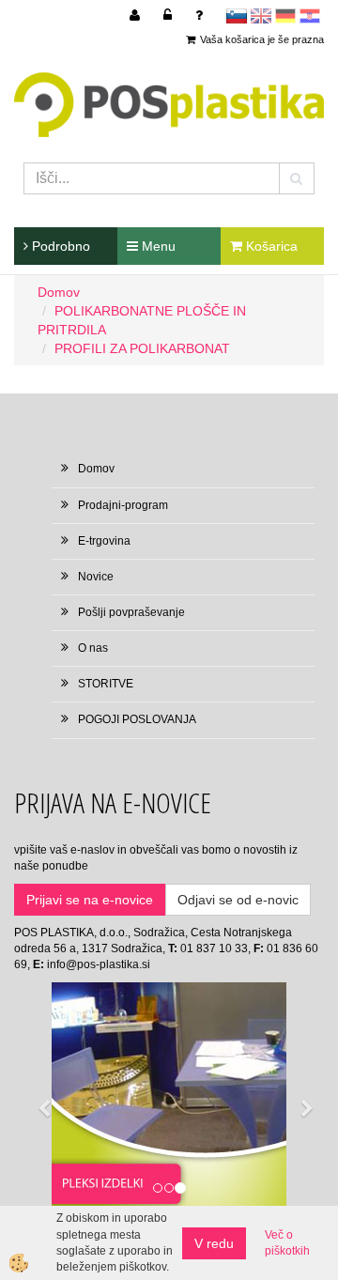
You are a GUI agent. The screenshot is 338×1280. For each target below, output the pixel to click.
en (261, 15)
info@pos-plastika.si (98, 964)
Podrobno (59, 246)
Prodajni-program (123, 505)
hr (310, 15)
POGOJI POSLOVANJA (137, 719)
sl (236, 15)
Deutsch (285, 15)
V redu (214, 1243)
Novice (96, 576)
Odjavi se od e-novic (238, 899)
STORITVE (105, 683)
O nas (93, 648)
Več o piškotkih (287, 1242)
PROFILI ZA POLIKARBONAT (142, 348)
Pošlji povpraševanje (131, 612)
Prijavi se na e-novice (89, 899)
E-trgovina (104, 540)
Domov (59, 292)
